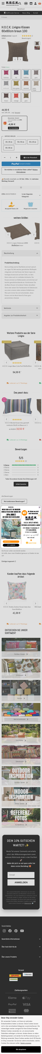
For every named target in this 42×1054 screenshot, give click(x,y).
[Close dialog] (39, 507)
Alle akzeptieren (21, 1049)
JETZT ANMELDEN (11, 545)
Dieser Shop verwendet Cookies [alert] (12, 1018)
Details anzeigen (25, 1043)
